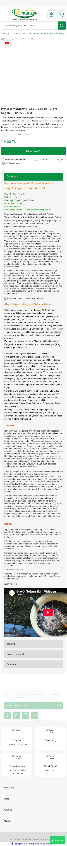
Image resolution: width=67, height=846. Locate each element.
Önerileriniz (13, 664)
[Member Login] (51, 14)
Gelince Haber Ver (33, 151)
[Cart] (61, 14)
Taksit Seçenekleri (16, 654)
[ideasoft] (17, 843)
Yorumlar (11, 643)
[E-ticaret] (33, 844)
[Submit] (59, 705)
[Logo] (24, 14)
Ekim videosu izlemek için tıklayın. (27, 298)
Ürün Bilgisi (12, 176)
